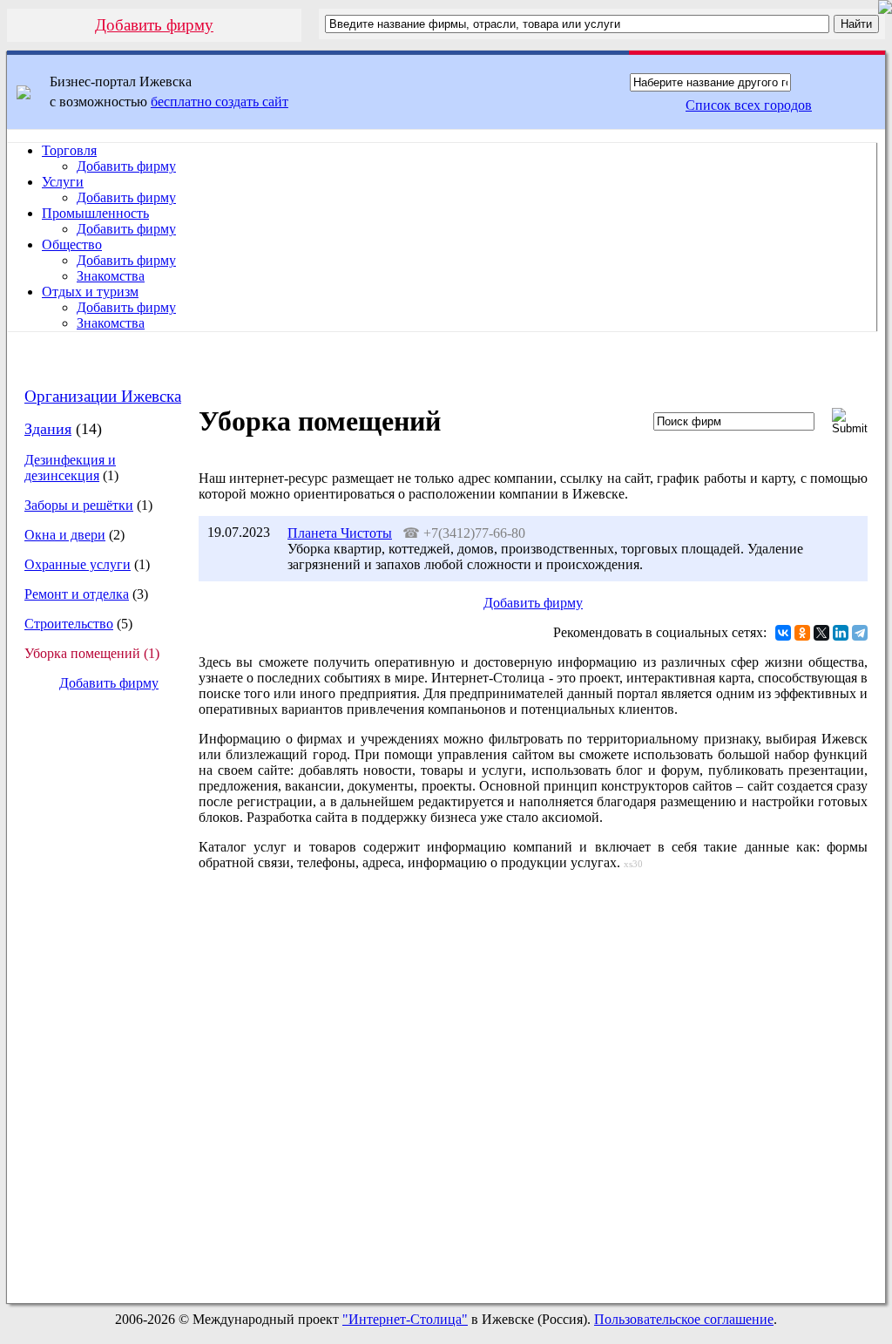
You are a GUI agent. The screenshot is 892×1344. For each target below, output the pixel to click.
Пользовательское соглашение (684, 1319)
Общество (72, 244)
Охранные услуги (77, 564)
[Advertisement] (95, 997)
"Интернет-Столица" (405, 1319)
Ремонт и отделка (76, 594)
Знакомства (111, 275)
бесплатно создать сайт (219, 101)
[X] (821, 633)
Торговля (69, 150)
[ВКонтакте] (783, 633)
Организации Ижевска (102, 396)
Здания (47, 429)
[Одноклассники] (802, 633)
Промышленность (95, 213)
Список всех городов (749, 105)
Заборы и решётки (78, 505)
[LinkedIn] (840, 633)
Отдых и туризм (90, 291)
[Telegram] (860, 633)
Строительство (68, 623)
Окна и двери (64, 534)
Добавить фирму (154, 25)
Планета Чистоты (339, 533)
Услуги (63, 181)
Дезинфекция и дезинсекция (70, 467)
